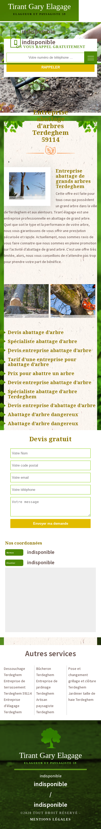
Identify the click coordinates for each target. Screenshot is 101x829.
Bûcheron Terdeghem (45, 671)
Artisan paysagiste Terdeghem (45, 705)
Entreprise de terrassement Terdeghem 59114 (18, 687)
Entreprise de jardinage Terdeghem (46, 687)
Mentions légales (50, 819)
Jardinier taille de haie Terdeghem (81, 696)
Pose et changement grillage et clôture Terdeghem (82, 677)
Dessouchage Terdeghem (14, 671)
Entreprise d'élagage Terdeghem (13, 705)
